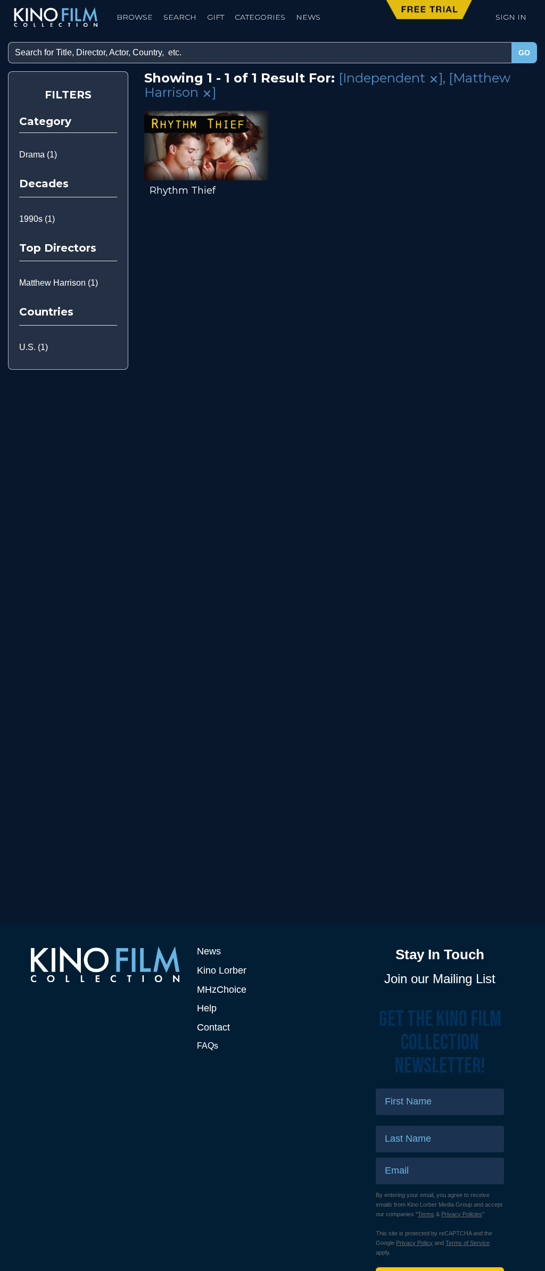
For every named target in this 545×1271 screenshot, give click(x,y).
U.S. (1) (33, 347)
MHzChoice (221, 989)
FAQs (207, 1045)
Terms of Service (467, 1243)
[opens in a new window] (105, 964)
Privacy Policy (414, 1243)
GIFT (215, 17)
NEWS (308, 17)
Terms (426, 1214)
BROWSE (135, 17)
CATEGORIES (260, 17)
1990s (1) (37, 218)
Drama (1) (38, 154)
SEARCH (179, 17)
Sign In (511, 17)
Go (524, 52)
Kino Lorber (221, 970)
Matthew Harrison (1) (58, 282)
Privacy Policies (461, 1214)
